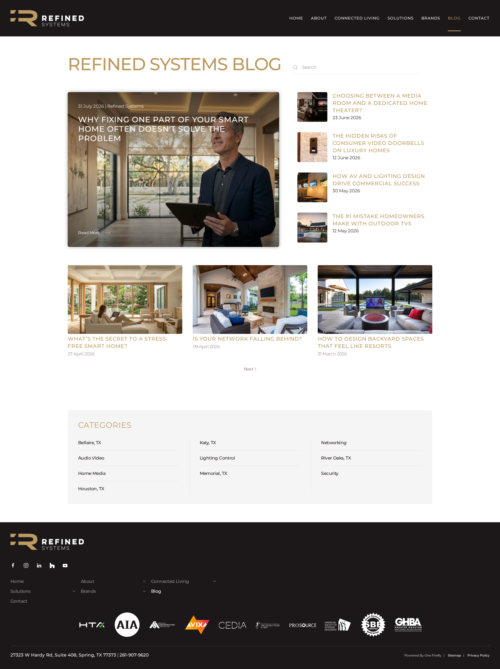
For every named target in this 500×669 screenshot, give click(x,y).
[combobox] (355, 67)
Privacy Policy (478, 655)
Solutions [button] (401, 18)
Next (249, 369)
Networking (333, 442)
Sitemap (454, 655)
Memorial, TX (213, 473)
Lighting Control (217, 458)
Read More (89, 232)
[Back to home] (47, 18)
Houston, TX (91, 488)
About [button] (319, 18)
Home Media (91, 473)
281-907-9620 (134, 655)
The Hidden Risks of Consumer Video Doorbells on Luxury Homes (378, 143)
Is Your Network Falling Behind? (247, 339)
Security (329, 473)
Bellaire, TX (89, 442)
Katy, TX (208, 442)
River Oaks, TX (336, 458)
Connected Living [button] (357, 18)
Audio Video (91, 458)
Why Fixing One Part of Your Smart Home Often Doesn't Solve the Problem (163, 129)
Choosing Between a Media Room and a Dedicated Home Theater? (380, 103)
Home (296, 18)
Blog (454, 18)
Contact (479, 18)
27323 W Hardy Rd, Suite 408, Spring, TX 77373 (63, 655)
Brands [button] (430, 18)
